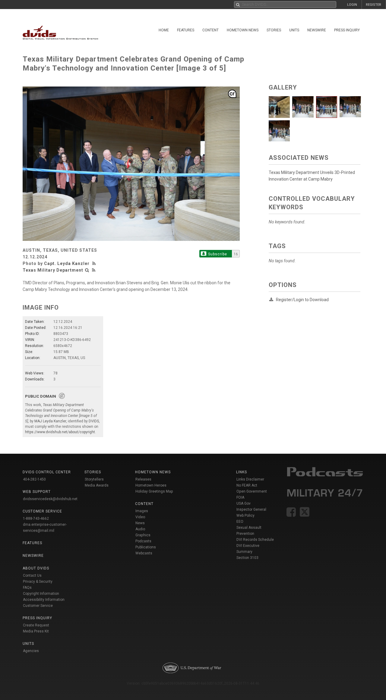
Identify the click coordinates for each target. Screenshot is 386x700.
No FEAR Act (246, 485)
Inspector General (251, 509)
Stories (274, 30)
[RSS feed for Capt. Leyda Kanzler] (94, 263)
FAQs (27, 587)
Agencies (31, 651)
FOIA (240, 497)
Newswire (316, 30)
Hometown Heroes (150, 485)
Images (141, 511)
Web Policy (245, 515)
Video (140, 517)
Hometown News (242, 30)
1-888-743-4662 (36, 518)
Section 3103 (247, 558)
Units (294, 30)
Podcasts (143, 541)
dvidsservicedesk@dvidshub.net (50, 499)
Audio (140, 529)
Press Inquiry (347, 30)
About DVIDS (36, 568)
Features (185, 30)
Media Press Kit (36, 631)
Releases (143, 479)
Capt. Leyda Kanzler (67, 263)
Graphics (142, 535)
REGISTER (373, 5)
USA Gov (243, 503)
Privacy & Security (37, 581)
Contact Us (32, 575)
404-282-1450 (34, 479)
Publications (145, 547)
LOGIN (352, 5)
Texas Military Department (53, 270)
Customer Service (38, 606)
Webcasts (143, 553)
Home (164, 30)
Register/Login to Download (302, 299)
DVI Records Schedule (255, 540)
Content (210, 30)
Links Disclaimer (250, 479)
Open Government (251, 491)
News (140, 523)
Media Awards (97, 485)
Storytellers (94, 479)
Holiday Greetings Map (154, 491)
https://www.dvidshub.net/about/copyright (60, 432)
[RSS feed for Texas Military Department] (93, 270)
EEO (239, 521)
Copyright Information (41, 593)
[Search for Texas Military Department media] (87, 270)
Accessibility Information (44, 600)
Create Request (36, 625)
